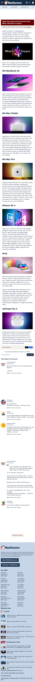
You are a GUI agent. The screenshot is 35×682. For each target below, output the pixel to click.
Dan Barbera (4, 596)
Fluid (20, 678)
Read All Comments (17, 535)
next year (12, 337)
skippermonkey (11, 423)
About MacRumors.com (9, 560)
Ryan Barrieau (21, 596)
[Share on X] (27, 347)
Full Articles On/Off (14, 678)
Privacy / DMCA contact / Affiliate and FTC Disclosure (12, 672)
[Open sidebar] (33, 3)
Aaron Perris (20, 602)
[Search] (30, 2)
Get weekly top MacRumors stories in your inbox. (17, 351)
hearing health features (17, 343)
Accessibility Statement (6, 675)
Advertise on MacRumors (10, 565)
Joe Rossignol (21, 578)
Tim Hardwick (27, 27)
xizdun (9, 411)
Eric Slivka (20, 572)
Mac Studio (14, 7)
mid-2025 (15, 153)
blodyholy (9, 400)
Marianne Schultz (22, 590)
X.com (5, 575)
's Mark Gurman (17, 101)
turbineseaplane (11, 362)
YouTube (6, 611)
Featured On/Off (5, 678)
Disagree (19, 373)
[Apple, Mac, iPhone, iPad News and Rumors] (13, 4)
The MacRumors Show (13, 642)
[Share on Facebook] (31, 347)
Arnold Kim (3, 572)
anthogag (9, 501)
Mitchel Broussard (5, 584)
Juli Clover (3, 578)
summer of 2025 (15, 188)
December (13, 249)
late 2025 (13, 293)
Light (31, 678)
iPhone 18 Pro (25, 7)
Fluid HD (24, 678)
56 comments (6, 347)
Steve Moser (4, 602)
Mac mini (5, 7)
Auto (28, 678)
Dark (2, 679)
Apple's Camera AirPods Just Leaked (16, 621)
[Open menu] (2, 2)
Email (2, 575)
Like (15, 373)
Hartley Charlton (5, 590)
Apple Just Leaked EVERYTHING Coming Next (19, 626)
